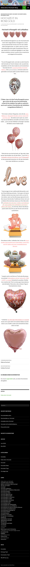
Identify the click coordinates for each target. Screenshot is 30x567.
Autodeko (3, 456)
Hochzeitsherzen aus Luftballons (9, 506)
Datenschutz (4, 536)
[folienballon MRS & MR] (15, 301)
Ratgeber (3, 533)
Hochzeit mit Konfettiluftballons (9, 424)
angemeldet (9, 378)
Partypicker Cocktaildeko (7, 516)
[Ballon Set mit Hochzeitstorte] (15, 261)
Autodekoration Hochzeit (7, 421)
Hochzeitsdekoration (6, 415)
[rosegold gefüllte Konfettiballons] (15, 85)
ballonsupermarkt (12, 24)
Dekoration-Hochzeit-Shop (9, 8)
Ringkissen (3, 517)
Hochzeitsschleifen (5, 511)
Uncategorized (4, 471)
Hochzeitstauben (5, 513)
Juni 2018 (3, 443)
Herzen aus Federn (5, 485)
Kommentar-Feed (5, 554)
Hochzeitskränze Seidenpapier (8, 508)
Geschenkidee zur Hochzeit (7, 418)
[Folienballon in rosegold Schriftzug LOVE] (15, 176)
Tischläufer (3, 524)
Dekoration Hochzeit (6, 14)
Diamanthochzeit (5, 427)
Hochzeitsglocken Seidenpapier (8, 504)
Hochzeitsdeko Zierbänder (7, 500)
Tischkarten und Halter (6, 523)
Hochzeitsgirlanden (5, 503)
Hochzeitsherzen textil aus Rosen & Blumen (11, 507)
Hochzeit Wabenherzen (6, 494)
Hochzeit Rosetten (5, 491)
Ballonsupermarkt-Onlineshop (8, 529)
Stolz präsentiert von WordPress (7, 565)
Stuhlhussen (4, 521)
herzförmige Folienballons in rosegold (18, 319)
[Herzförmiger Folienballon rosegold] (15, 34)
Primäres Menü (28, 8)
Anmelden (3, 549)
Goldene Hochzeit (5, 367)
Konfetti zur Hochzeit (6, 514)
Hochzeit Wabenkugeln (6, 495)
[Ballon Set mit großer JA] (15, 225)
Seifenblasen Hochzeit (6, 520)
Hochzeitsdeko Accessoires (7, 497)
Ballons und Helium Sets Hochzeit (9, 484)
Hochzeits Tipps (5, 15)
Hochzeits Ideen (22, 14)
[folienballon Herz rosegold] (15, 340)
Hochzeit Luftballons (6, 488)
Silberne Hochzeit (6, 361)
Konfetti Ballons (12, 69)
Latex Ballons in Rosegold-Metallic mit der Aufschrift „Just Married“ (15, 115)
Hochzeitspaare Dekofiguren (8, 510)
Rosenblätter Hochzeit (6, 519)
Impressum (3, 539)
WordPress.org (4, 557)
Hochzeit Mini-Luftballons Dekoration (10, 490)
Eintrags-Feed (4, 552)
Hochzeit (15, 14)
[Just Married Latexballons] (15, 138)
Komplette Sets (4, 532)
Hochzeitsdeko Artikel (6, 498)
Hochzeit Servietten (6, 492)
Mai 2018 (3, 446)
